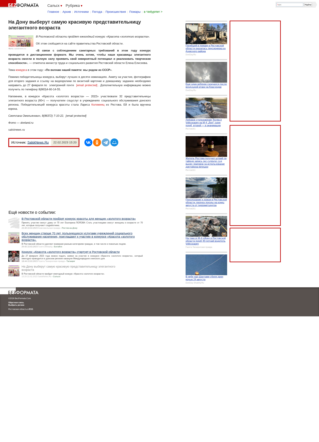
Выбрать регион (16, 305)
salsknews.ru (20, 48)
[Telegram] (106, 142)
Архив (66, 11)
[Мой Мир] (114, 142)
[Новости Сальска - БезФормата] (20, 4)
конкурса (21, 70)
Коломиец (98, 104)
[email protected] (86, 85)
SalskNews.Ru (38, 142)
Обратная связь (16, 302)
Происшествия (116, 11)
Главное (53, 11)
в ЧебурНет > (153, 11)
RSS (31, 309)
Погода (97, 11)
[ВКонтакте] (88, 142)
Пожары (135, 11)
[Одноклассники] (97, 142)
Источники (81, 11)
